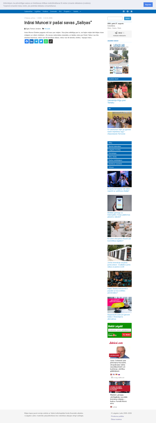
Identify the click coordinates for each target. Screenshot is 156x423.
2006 (40, 18)
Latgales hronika (115, 150)
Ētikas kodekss (116, 419)
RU (60, 11)
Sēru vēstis (113, 157)
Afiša (110, 143)
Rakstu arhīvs (30, 18)
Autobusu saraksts (115, 164)
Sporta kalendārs (115, 146)
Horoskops (112, 153)
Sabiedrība (28, 11)
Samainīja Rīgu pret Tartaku (116, 101)
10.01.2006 (48, 18)
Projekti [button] (67, 11)
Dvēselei (53, 11)
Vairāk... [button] (76, 11)
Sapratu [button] (148, 4)
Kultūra (45, 11)
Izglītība (37, 11)
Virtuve (111, 167)
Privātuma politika (117, 416)
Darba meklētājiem (115, 160)
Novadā (47, 29)
